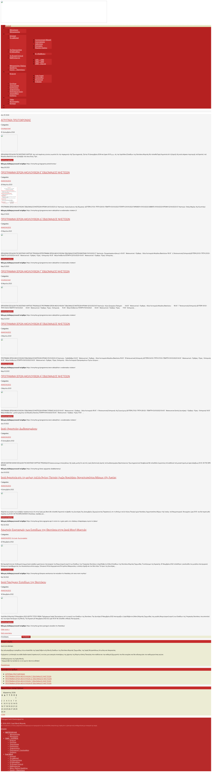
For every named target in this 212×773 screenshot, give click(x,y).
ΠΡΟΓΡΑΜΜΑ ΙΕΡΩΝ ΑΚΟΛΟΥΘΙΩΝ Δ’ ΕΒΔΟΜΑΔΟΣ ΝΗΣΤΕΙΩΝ (35, 219)
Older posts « (5, 629)
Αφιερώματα (14, 86)
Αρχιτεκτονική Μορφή (43, 40)
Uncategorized (5, 128)
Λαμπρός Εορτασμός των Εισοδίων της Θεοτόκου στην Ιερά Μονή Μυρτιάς (44, 529)
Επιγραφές (39, 46)
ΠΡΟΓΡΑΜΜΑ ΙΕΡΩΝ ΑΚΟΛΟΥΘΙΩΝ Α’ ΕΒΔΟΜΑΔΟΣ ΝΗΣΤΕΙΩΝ (35, 376)
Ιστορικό (13, 36)
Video (12, 100)
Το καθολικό (14, 38)
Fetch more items (6, 633)
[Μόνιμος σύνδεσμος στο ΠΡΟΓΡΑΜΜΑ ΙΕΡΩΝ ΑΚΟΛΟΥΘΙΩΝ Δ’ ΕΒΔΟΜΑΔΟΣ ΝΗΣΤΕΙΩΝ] (9, 249)
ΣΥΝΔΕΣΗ (4, 729)
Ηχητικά (13, 103)
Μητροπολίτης (15, 32)
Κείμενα (13, 74)
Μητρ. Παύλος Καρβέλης (19, 768)
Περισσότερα (5, 665)
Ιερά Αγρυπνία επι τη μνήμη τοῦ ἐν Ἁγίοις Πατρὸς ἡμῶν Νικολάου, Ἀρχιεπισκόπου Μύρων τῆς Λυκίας (58, 477)
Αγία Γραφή (39, 76)
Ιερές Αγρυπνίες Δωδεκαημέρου (19, 428)
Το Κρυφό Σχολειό (16, 56)
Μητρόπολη (14, 30)
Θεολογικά (39, 80)
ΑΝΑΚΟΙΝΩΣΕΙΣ (6, 181)
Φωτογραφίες (14, 101)
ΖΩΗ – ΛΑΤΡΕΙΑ (11, 738)
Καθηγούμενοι (15, 58)
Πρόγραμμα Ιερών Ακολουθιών (16, 93)
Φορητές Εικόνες (41, 48)
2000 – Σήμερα (40, 64)
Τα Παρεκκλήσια (16, 50)
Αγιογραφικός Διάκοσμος (40, 43)
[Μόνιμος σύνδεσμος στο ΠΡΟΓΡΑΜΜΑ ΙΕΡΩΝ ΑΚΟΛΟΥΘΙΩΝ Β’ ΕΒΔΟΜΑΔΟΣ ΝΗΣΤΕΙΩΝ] (9, 354)
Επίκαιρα (38, 82)
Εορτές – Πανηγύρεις (17, 70)
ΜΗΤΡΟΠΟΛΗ (11, 732)
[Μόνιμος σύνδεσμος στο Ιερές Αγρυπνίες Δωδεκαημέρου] (9, 459)
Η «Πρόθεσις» (40, 54)
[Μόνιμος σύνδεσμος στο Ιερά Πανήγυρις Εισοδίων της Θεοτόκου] (9, 612)
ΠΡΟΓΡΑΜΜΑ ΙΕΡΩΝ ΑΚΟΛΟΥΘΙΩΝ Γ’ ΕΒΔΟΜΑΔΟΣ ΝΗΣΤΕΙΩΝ (35, 271)
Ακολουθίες (39, 78)
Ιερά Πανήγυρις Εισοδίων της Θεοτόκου (23, 582)
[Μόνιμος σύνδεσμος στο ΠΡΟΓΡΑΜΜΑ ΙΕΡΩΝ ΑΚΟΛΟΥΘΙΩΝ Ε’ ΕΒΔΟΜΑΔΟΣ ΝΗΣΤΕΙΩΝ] (9, 203)
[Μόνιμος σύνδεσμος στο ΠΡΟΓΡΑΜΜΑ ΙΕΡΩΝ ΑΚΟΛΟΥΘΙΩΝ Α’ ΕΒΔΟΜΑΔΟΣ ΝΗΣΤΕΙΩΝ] (9, 407)
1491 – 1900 (39, 60)
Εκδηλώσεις (14, 88)
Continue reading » (7, 160)
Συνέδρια (13, 84)
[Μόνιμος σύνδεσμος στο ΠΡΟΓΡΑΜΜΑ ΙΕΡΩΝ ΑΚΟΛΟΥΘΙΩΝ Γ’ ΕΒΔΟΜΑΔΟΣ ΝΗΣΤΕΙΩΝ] (9, 302)
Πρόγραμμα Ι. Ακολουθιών (19, 750)
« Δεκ (3, 714)
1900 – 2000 (39, 62)
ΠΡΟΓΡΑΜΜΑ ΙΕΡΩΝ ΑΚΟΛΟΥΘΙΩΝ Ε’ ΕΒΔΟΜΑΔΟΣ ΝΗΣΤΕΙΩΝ (35, 172)
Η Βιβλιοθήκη (15, 52)
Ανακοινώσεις (15, 90)
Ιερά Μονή (9, 754)
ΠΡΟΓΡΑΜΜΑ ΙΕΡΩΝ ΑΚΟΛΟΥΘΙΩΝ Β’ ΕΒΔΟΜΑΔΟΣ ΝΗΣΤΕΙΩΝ (35, 323)
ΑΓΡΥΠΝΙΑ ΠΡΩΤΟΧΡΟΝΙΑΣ (16, 120)
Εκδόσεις (13, 96)
